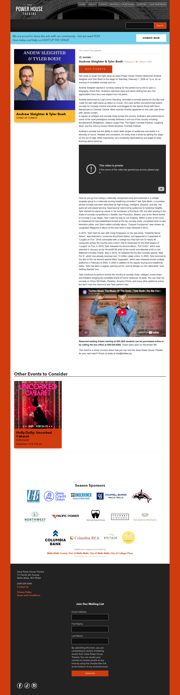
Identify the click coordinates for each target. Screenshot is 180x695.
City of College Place (122, 553)
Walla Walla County (57, 553)
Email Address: (79, 612)
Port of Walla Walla (79, 553)
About (92, 4)
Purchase (128, 4)
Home (82, 4)
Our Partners (158, 4)
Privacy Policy (24, 592)
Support (142, 4)
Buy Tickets (95, 69)
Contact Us (23, 587)
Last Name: (77, 635)
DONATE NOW (151, 38)
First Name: (77, 623)
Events (103, 4)
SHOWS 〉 (88, 57)
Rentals (115, 4)
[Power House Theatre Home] (29, 5)
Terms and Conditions (28, 595)
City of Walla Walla (99, 553)
